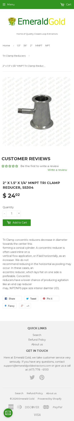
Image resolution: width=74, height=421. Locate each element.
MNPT (38, 45)
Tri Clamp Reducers (14, 55)
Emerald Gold (26, 398)
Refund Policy (37, 339)
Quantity (8, 207)
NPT (47, 45)
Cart (68, 4)
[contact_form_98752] (8, 412)
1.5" (18, 45)
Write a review (57, 170)
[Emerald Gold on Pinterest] (42, 378)
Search (37, 335)
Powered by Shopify (49, 398)
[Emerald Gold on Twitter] (32, 378)
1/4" (25, 45)
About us (37, 344)
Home (6, 45)
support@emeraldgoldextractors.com (27, 365)
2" (31, 45)
